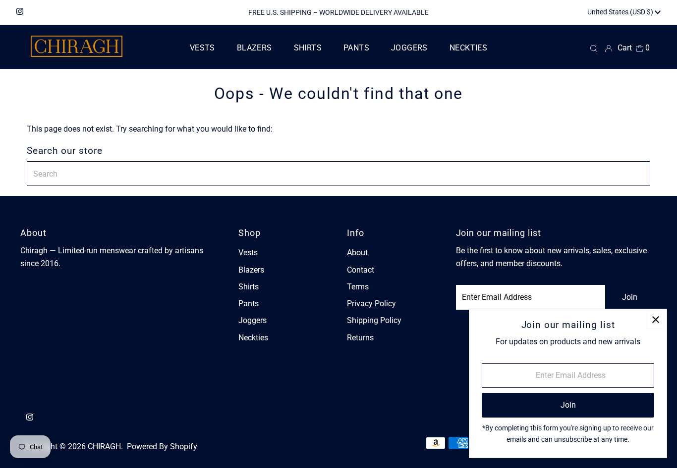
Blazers (251, 270)
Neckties (253, 337)
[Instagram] (20, 12)
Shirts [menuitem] (308, 47)
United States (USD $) (621, 12)
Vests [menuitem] (202, 47)
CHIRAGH (104, 446)
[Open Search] (593, 48)
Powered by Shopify (162, 446)
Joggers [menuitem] (409, 47)
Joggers (252, 320)
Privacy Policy (371, 303)
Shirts (248, 286)
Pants (248, 303)
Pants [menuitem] (356, 47)
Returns (360, 337)
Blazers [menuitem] (254, 47)
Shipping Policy (374, 320)
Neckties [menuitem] (468, 47)
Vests (248, 252)
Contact (360, 270)
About (357, 252)
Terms (358, 286)
